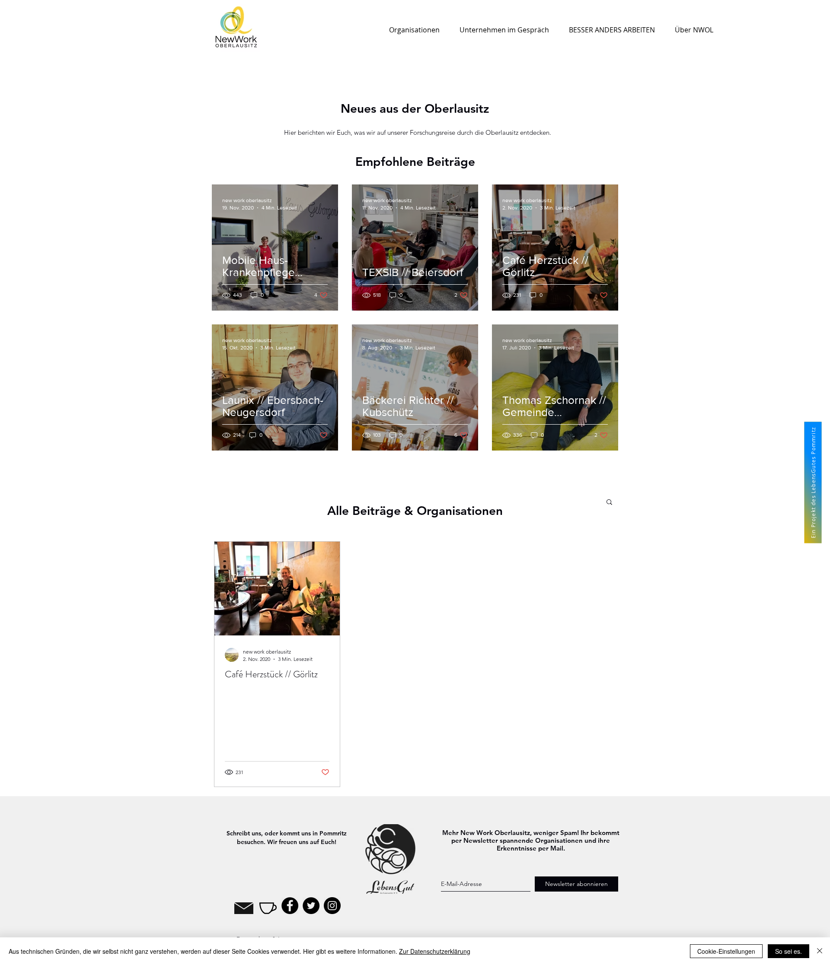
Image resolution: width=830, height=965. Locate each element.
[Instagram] (332, 905)
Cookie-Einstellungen (726, 951)
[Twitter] (311, 905)
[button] (609, 502)
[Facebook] (289, 905)
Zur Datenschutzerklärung (434, 951)
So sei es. (788, 951)
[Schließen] (819, 951)
